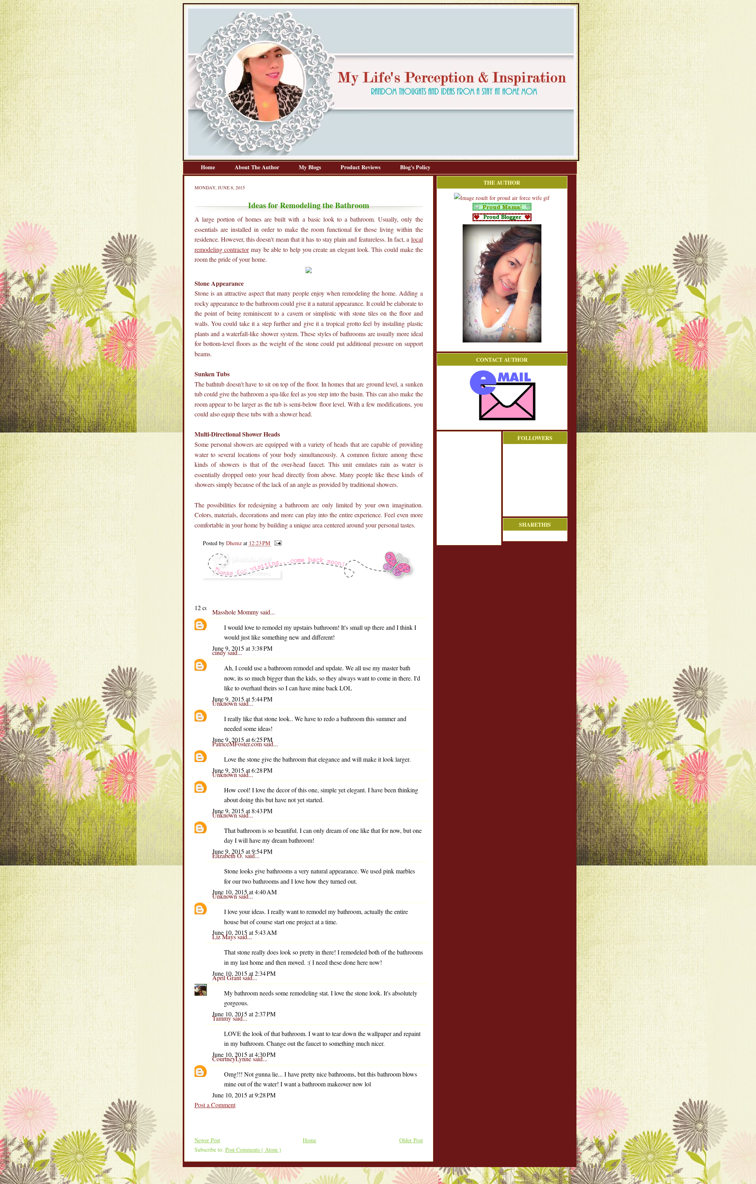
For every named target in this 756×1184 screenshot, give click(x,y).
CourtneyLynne (232, 1058)
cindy (220, 652)
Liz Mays (224, 936)
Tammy (222, 1018)
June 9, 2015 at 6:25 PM (242, 739)
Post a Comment (215, 1105)
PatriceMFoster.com (237, 744)
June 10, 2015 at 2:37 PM (244, 1014)
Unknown (225, 703)
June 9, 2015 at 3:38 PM (242, 648)
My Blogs (310, 167)
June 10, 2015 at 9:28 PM (244, 1095)
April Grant (227, 977)
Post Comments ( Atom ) (253, 1149)
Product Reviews (361, 167)
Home (209, 167)
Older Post (411, 1140)
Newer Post (207, 1140)
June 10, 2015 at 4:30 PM (244, 1054)
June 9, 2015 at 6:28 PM (242, 770)
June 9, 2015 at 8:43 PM (242, 811)
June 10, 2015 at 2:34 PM (244, 973)
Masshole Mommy (236, 612)
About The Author (258, 167)
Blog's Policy (415, 167)
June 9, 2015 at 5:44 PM (242, 699)
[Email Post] (277, 543)
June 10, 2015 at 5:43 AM (244, 932)
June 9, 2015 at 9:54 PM (242, 851)
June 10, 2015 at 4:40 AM (244, 892)
